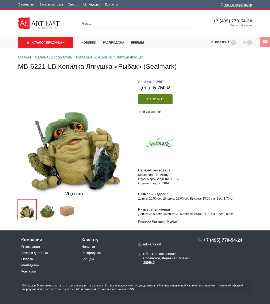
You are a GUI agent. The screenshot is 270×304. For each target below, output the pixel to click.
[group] (75, 138)
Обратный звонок (241, 25)
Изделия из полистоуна (53, 57)
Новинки (88, 42)
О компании (26, 4)
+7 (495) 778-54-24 (232, 20)
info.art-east (152, 244)
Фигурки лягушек (129, 57)
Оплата (73, 4)
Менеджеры (91, 4)
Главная (24, 57)
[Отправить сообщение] (265, 42)
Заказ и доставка (51, 4)
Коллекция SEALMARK (94, 57)
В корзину (155, 99)
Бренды (137, 42)
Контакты (111, 4)
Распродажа (113, 42)
